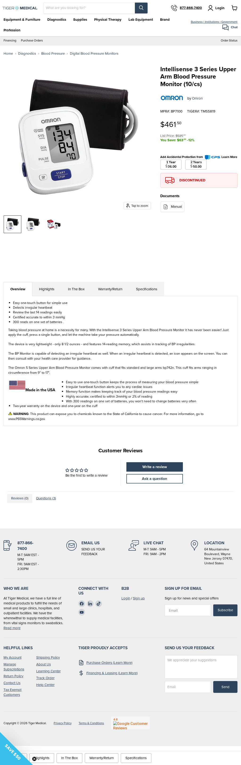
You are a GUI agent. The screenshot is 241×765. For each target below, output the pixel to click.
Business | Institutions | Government (214, 22)
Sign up (139, 598)
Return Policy (13, 676)
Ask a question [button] (154, 478)
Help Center (45, 684)
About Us (43, 664)
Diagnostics (56, 19)
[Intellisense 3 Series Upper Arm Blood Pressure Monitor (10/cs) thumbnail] (12, 224)
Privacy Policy (63, 723)
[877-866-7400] (22, 555)
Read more (12, 628)
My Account (12, 657)
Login (125, 598)
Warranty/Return (110, 289)
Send (225, 687)
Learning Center (48, 671)
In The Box (76, 289)
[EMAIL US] (85, 555)
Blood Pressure (53, 54)
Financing (10, 40)
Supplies (80, 19)
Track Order (45, 678)
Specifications (146, 289)
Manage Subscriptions (14, 667)
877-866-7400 (191, 8)
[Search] (141, 8)
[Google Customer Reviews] (130, 723)
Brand (165, 19)
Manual (176, 206)
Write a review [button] (154, 467)
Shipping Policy (48, 657)
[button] (16, 748)
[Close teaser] (34, 759)
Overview (17, 289)
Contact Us (12, 683)
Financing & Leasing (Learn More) (112, 673)
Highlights (46, 289)
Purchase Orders (32, 40)
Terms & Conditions (91, 723)
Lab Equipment (141, 19)
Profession (12, 30)
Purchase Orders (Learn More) (109, 662)
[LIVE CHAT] (147, 555)
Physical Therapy (107, 19)
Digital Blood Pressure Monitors (94, 54)
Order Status (229, 40)
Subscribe (225, 610)
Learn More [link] (229, 157)
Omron (197, 98)
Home (8, 54)
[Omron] (172, 98)
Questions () (46, 498)
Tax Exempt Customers (12, 692)
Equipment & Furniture (22, 19)
